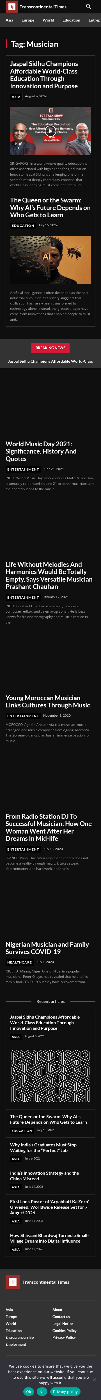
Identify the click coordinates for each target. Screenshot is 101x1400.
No (42, 1391)
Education (23, 225)
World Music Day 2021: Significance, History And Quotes (41, 451)
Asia (16, 97)
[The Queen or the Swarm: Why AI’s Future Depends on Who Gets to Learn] (50, 260)
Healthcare (19, 962)
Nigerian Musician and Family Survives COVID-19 (47, 947)
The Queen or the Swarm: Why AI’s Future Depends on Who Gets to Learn (50, 207)
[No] (94, 1379)
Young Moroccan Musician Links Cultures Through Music (48, 701)
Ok (28, 1391)
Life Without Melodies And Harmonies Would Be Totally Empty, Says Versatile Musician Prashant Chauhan (49, 575)
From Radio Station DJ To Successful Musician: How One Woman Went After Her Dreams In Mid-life (49, 827)
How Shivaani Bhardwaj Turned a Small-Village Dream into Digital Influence (49, 1238)
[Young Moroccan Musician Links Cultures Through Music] (50, 661)
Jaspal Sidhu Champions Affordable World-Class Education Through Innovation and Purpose (44, 74)
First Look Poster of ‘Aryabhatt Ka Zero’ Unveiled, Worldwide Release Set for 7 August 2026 (49, 1207)
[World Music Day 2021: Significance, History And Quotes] (50, 408)
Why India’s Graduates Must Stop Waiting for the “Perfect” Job (43, 1147)
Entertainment (23, 469)
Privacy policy (65, 1391)
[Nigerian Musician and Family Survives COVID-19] (50, 908)
